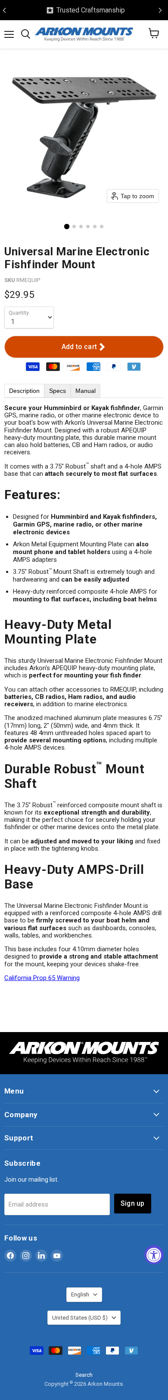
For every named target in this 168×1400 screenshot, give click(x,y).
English (80, 1294)
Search (84, 1375)
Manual (85, 390)
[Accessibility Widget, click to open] (154, 1254)
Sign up (133, 1203)
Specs (57, 390)
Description (24, 390)
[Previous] (4, 10)
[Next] (160, 10)
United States (80, 1317)
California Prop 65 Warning (42, 978)
